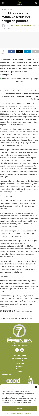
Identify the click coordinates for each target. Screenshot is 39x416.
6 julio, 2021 (7, 29)
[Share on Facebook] (11, 51)
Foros (19, 371)
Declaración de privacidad (24, 413)
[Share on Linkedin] (27, 51)
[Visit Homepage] (19, 3)
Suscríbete (19, 366)
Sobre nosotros (19, 361)
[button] (36, 387)
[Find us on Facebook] (17, 350)
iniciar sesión (10, 318)
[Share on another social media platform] (35, 51)
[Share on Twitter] (19, 51)
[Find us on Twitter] (22, 350)
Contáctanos (19, 363)
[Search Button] (36, 3)
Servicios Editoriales (19, 358)
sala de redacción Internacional (22, 26)
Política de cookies (11, 413)
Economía (9, 9)
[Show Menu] (3, 3)
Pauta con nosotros (19, 355)
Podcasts (19, 369)
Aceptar (19, 408)
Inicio (3, 9)
